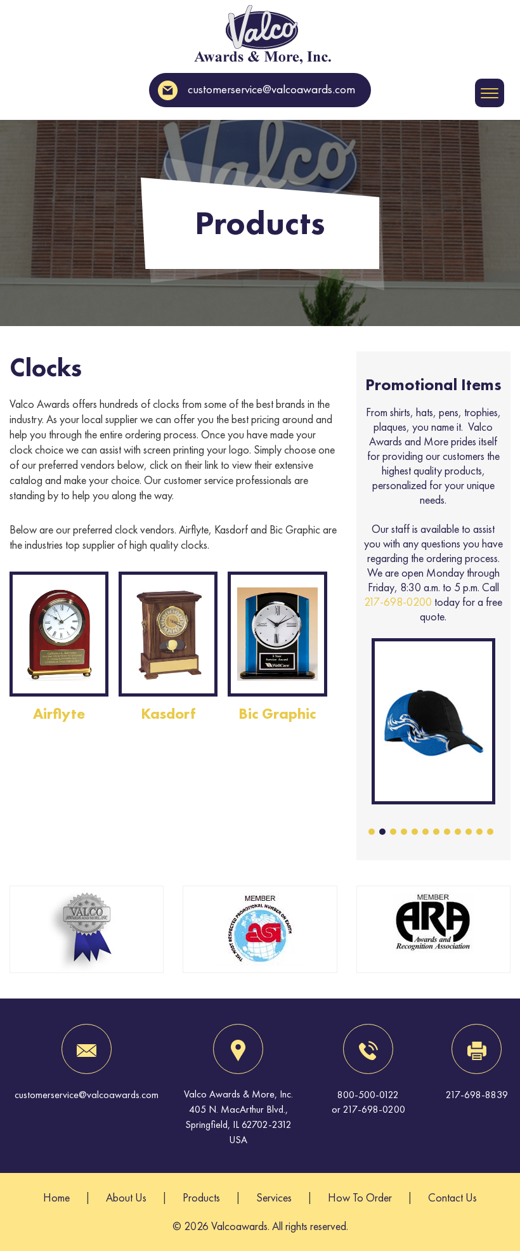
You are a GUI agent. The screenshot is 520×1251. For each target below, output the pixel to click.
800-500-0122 (368, 1094)
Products (201, 1197)
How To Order (360, 1197)
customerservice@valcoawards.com (271, 89)
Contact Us (452, 1197)
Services (274, 1197)
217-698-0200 (398, 601)
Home (56, 1197)
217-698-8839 (477, 1094)
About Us (126, 1197)
